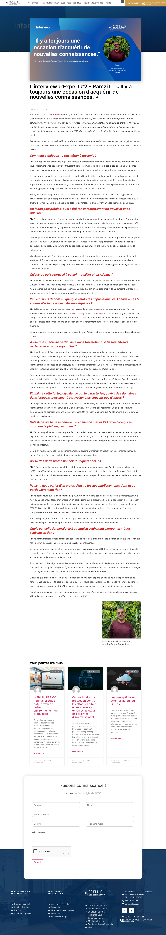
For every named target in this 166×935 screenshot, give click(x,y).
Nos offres (33, 3)
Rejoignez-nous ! (74, 3)
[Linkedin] (124, 910)
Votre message (38, 832)
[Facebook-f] (131, 910)
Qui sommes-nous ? (51, 3)
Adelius (57, 114)
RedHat (99, 313)
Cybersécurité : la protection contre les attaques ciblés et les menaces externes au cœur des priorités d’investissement (84, 707)
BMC (74, 313)
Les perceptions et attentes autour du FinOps (123, 701)
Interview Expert (40, 110)
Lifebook (108, 3)
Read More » (39, 754)
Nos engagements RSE (93, 3)
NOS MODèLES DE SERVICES (56, 892)
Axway (81, 313)
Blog (63, 3)
